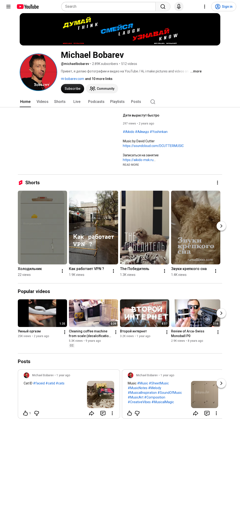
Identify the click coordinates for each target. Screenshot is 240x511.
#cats (60, 383)
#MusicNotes (137, 388)
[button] (131, 164)
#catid (50, 383)
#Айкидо (142, 132)
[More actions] (217, 182)
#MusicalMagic (162, 402)
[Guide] (8, 6)
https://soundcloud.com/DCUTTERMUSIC (153, 146)
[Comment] (103, 413)
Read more (131, 164)
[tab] (25, 101)
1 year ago (63, 375)
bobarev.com (74, 79)
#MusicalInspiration (142, 393)
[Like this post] (129, 413)
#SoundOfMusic (170, 393)
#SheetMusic (159, 383)
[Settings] (204, 6)
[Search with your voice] (179, 6)
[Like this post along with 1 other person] (25, 413)
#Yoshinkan (159, 132)
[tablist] (120, 101)
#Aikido (128, 132)
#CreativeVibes (139, 402)
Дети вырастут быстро (141, 115)
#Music (142, 383)
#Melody (154, 388)
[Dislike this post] (36, 413)
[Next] (221, 226)
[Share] (91, 413)
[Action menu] (112, 413)
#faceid (39, 383)
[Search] (162, 6)
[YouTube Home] (27, 6)
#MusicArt (135, 397)
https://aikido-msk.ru (138, 160)
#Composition (154, 397)
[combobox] (109, 6)
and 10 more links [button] (98, 79)
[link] (69, 395)
